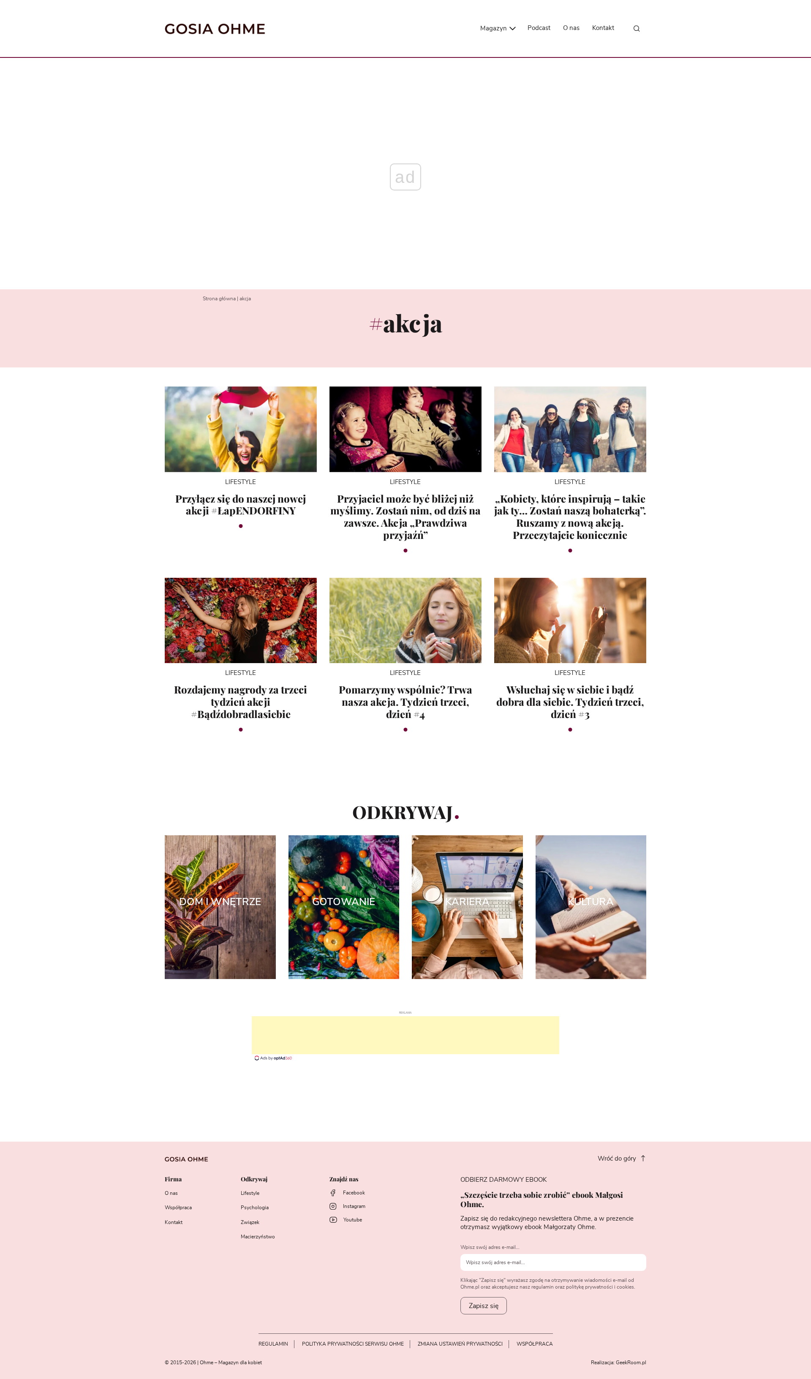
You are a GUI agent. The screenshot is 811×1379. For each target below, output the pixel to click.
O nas (571, 28)
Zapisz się (483, 1306)
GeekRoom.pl (631, 1362)
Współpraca (178, 1207)
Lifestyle (250, 1193)
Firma (173, 1179)
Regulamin (273, 1343)
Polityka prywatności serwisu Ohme (353, 1343)
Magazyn (494, 28)
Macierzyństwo (258, 1236)
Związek (250, 1222)
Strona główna (219, 298)
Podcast (539, 28)
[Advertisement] (405, 1035)
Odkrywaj (254, 1179)
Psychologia (255, 1207)
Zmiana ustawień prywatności (460, 1343)
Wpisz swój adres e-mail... (490, 1247)
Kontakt (603, 28)
